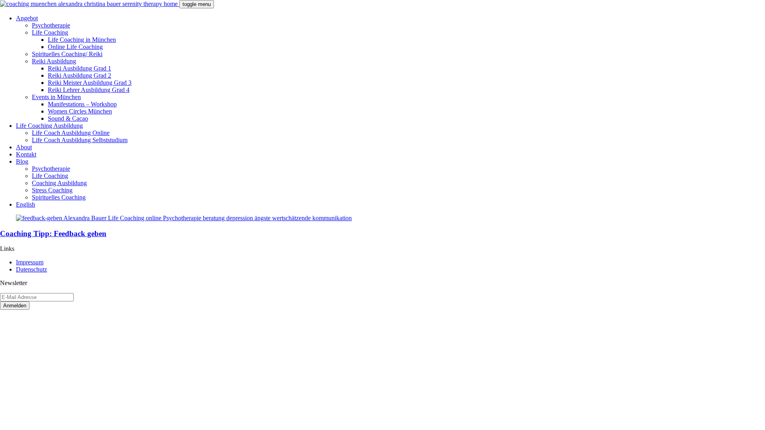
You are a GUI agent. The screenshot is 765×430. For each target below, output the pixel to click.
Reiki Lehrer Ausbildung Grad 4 (88, 89)
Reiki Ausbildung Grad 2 (79, 75)
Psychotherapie (51, 25)
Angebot (27, 18)
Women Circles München (80, 111)
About (24, 147)
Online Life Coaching (75, 46)
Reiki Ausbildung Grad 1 (79, 68)
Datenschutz (31, 269)
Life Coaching (50, 32)
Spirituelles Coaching (59, 197)
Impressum (29, 262)
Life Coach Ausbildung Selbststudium (80, 140)
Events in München (56, 97)
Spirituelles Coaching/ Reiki (67, 54)
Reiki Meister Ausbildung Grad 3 (89, 82)
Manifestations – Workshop (82, 104)
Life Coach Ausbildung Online (71, 132)
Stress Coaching (52, 190)
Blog (22, 161)
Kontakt (26, 154)
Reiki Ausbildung (54, 61)
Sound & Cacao (68, 118)
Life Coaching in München (82, 39)
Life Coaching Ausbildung (49, 125)
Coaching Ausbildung (59, 183)
